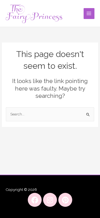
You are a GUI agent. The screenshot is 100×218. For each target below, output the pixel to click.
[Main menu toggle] (89, 13)
